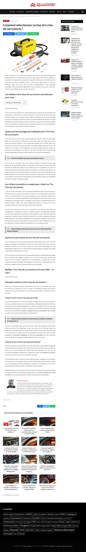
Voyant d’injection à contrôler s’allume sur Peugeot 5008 (29, 487)
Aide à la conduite (40, 514)
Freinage (27, 522)
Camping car (71, 514)
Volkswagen (8, 534)
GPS (34, 522)
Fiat (21, 522)
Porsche (75, 526)
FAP (17, 522)
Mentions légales (27, 546)
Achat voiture (9, 514)
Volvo (15, 533)
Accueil (12, 11)
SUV (22, 530)
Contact (71, 11)
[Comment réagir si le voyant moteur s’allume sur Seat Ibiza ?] (47, 441)
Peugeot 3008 (55, 526)
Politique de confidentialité (48, 546)
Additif (29, 514)
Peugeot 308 (34, 526)
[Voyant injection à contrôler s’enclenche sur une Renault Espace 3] (11, 479)
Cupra (65, 518)
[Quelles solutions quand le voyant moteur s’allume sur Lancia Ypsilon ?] (65, 114)
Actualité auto (19, 514)
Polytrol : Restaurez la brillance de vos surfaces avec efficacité (77, 90)
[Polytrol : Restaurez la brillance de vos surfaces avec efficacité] (65, 90)
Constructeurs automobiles (54, 518)
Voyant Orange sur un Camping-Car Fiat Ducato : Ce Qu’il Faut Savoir (29, 449)
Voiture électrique (64, 529)
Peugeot (24, 525)
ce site (7, 332)
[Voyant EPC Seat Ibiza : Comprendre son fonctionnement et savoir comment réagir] (29, 421)
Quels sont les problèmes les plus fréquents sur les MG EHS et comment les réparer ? (29, 468)
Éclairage (21, 534)
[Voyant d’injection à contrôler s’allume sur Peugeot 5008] (29, 479)
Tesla (37, 530)
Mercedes (55, 522)
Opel (68, 522)
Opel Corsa (75, 522)
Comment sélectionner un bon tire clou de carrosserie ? (77, 102)
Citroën (35, 518)
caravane (6, 518)
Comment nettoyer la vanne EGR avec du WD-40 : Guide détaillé (11, 449)
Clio (42, 518)
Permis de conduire (11, 526)
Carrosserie (7, 399)
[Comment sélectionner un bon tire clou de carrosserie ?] (65, 102)
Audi (57, 514)
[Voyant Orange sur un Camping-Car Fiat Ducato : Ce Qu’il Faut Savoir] (29, 441)
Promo (6, 530)
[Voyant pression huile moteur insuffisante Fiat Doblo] (47, 421)
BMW (62, 514)
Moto (59, 11)
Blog (64, 11)
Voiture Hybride (47, 530)
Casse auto (26, 518)
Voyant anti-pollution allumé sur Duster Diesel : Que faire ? (47, 467)
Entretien (44, 11)
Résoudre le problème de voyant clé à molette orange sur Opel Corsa (47, 487)
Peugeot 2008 (45, 526)
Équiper (52, 11)
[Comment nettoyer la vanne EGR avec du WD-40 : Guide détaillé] (11, 441)
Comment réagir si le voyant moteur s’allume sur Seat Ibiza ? (47, 449)
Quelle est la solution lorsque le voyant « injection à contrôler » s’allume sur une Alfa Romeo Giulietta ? (77, 64)
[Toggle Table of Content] (24, 102)
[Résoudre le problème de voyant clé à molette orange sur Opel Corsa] (47, 479)
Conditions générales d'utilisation (64, 546)
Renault (14, 529)
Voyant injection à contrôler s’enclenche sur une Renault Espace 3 (11, 487)
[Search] (82, 12)
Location (48, 522)
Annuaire (51, 514)
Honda (38, 521)
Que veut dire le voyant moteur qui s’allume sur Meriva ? (76, 78)
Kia (43, 522)
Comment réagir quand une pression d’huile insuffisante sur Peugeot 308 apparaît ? (11, 468)
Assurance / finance (32, 11)
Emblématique (9, 522)
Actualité (20, 11)
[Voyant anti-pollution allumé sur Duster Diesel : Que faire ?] (47, 459)
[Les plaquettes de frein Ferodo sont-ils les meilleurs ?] (11, 421)
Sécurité (29, 530)
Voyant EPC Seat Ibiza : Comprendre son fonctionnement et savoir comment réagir (29, 430)
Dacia (69, 518)
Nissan (61, 522)
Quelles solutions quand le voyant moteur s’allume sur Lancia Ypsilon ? (77, 115)
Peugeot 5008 (66, 526)
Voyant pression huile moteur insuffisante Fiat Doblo (47, 430)
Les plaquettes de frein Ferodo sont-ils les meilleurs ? (11, 430)
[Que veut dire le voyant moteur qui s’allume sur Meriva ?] (65, 77)
